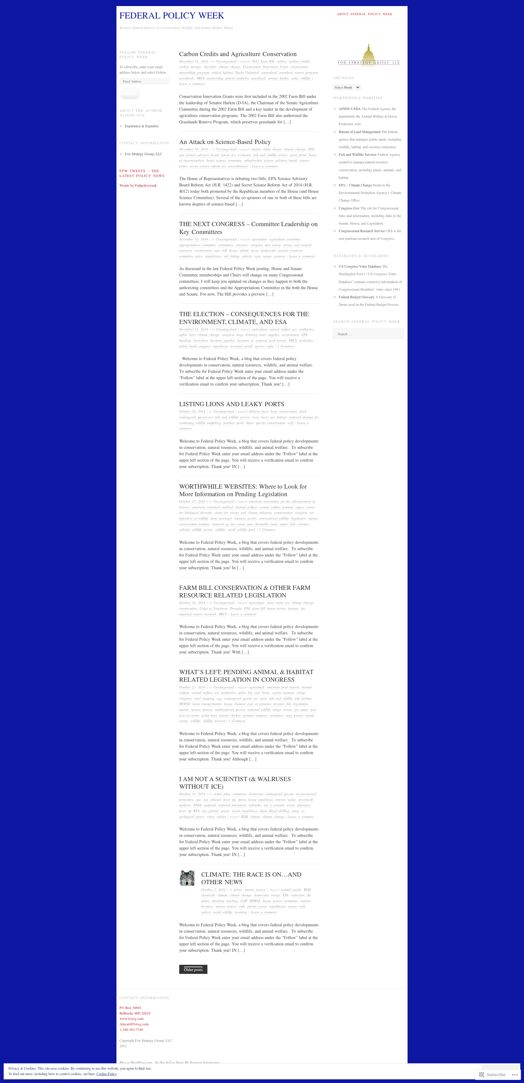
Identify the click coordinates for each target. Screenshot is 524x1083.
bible (267, 149)
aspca (300, 507)
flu (234, 799)
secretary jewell (241, 346)
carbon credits (299, 61)
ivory (255, 417)
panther (228, 422)
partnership (215, 78)
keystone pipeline (222, 340)
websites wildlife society (196, 529)
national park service (271, 340)
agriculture (259, 239)
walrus (221, 816)
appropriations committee (197, 244)
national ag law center (228, 524)
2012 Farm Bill (263, 61)
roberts (247, 256)
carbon (282, 61)
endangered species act (196, 417)
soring (183, 720)
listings (282, 417)
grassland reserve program (298, 72)
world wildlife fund (241, 529)
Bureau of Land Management (360, 131)
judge (292, 799)
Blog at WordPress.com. (136, 1062)
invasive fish (282, 703)
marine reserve (255, 889)
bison (266, 692)
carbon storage (190, 66)
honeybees (200, 340)
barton (256, 149)
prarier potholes (237, 78)
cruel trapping (204, 698)
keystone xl (245, 340)
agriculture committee (285, 239)
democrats (256, 793)
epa (198, 799)
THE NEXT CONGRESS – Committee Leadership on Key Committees (248, 227)
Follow (130, 93)
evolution (244, 154)
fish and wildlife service (271, 154)
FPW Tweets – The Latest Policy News (142, 173)
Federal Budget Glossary (357, 296)
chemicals (208, 895)
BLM (244, 816)
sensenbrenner (238, 166)
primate (248, 715)
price (199, 256)
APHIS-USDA (350, 108)
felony (238, 889)
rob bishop (232, 256)
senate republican (244, 810)
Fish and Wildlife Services (358, 154)
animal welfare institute (276, 507)
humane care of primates (253, 703)
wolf (290, 422)
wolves (205, 912)
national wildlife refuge (264, 709)
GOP (243, 900)
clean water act (278, 602)
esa (205, 799)
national (210, 805)
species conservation (270, 422)
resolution (277, 715)
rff (189, 810)
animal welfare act (283, 329)
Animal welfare (246, 507)
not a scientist (274, 805)
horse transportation (207, 703)
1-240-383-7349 (131, 1029)
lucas (254, 250)
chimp (301, 692)
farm (263, 698)
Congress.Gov (349, 208)
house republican (260, 799)
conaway (242, 244)
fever (226, 799)
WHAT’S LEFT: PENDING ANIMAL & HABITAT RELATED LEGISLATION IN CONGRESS (246, 675)
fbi (309, 895)
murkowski (268, 250)
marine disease (202, 709)
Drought (236, 608)
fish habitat (303, 698)
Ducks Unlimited (247, 72)
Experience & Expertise (142, 125)
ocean (288, 709)
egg (219, 698)
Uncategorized (226, 61)
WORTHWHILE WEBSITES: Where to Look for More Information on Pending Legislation (243, 490)
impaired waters (190, 614)
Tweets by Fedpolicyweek (138, 185)
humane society (246, 518)
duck (303, 411)
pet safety (301, 709)
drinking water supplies (262, 334)
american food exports (283, 687)
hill (224, 250)
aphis (183, 334)
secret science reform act (208, 166)
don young (273, 244)
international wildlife (274, 518)
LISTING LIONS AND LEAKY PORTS (231, 403)
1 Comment (285, 346)
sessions (279, 256)
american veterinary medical (212, 507)
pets (313, 709)
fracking (232, 900)
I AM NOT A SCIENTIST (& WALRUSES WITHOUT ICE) (235, 782)
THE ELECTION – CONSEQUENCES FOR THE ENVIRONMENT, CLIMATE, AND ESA (244, 317)
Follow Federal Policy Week (137, 54)
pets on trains (189, 715)
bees (192, 334)
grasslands (186, 78)
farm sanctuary (221, 518)
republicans (213, 256)
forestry (293, 608)
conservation (288, 411)
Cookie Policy (106, 1073)
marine (184, 709)
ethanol (215, 799)
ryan (257, 256)
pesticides (306, 340)
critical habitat (222, 72)
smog (295, 810)
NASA (197, 805)
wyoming (241, 912)
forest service (276, 608)
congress (256, 244)
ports (240, 422)
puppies (205, 346)
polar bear (209, 715)
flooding (185, 340)
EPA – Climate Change (355, 184)
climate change (229, 66)
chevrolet (209, 66)
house (233, 250)
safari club (287, 524)
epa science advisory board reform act (207, 154)
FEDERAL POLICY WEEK (171, 15)
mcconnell (305, 799)
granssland (269, 72)
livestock (210, 614)
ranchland (258, 78)
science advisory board (280, 160)
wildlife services (214, 720)
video (210, 816)
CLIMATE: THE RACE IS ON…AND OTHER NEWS (251, 878)
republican (220, 346)
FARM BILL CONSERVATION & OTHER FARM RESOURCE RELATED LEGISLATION (245, 591)
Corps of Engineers (213, 608)
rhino (250, 422)
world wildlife (222, 912)
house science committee (224, 160)
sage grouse (294, 715)
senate (267, 256)
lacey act (267, 417)
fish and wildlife (281, 698)
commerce (240, 793)
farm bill (259, 608)
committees (225, 244)
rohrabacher (252, 160)
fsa (303, 608)
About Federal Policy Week (364, 14)
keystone (207, 906)
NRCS (200, 78)
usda (294, 78)
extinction (298, 895)
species (259, 346)
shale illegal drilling (274, 810)
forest (242, 799)
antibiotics (306, 329)
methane (185, 805)
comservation (283, 512)
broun (277, 149)
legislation (298, 518)
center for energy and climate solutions (243, 512)
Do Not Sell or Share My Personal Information (187, 1062)
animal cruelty (291, 889)
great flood (298, 154)
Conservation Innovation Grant (265, 66)
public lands (188, 346)
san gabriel (210, 810)
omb (242, 906)
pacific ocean (257, 906)
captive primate (283, 692)
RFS (196, 810)
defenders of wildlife (193, 518)
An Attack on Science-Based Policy (225, 141)
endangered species (280, 793)
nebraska (255, 805)
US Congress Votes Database (360, 266)
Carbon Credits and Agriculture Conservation (238, 53)
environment (203, 250)
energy (275, 895)
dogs (240, 334)
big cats (254, 692)
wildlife (306, 78)
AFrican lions (258, 411)
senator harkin (278, 78)
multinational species (230, 709)
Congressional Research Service (362, 230)
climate (255, 816)
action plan (221, 793)
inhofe (244, 250)
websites (303, 524)
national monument (232, 805)
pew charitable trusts (262, 524)
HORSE (184, 703)
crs (312, 512)
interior (281, 799)
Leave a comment (192, 83)
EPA (311, 149)
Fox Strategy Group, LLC (143, 153)
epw (217, 250)
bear (274, 411)
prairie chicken (230, 715)
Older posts (193, 969)
